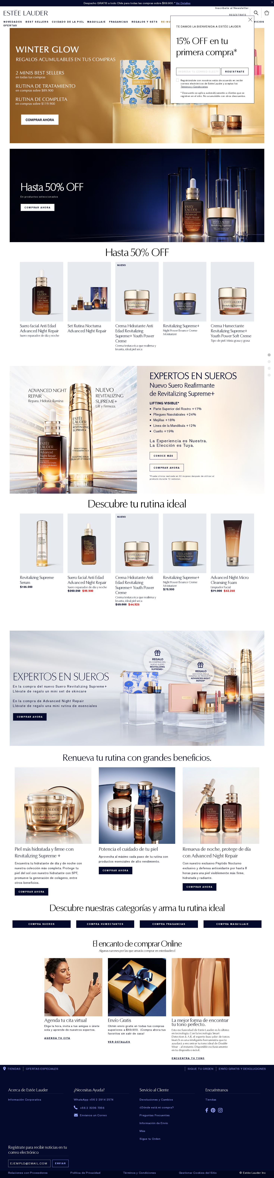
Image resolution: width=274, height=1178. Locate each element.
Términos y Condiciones (194, 86)
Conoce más (163, 455)
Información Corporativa (24, 1099)
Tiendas (210, 1099)
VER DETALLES (119, 1041)
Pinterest (213, 1110)
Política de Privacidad (85, 1173)
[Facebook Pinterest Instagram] (233, 1109)
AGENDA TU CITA (57, 1038)
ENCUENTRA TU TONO (188, 1058)
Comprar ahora (167, 467)
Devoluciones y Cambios (156, 1099)
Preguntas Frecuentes (155, 1115)
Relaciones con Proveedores (28, 1173)
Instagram (220, 1110)
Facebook (206, 1110)
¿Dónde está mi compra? (157, 1107)
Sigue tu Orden (150, 1139)
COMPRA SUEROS (41, 924)
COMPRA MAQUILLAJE (232, 924)
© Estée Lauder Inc (253, 1173)
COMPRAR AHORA (37, 207)
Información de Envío (154, 1123)
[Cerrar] (250, 19)
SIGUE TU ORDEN (200, 1069)
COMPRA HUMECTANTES (105, 924)
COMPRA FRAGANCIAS (168, 924)
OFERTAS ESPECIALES (42, 1069)
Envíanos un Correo (93, 1115)
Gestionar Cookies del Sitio (198, 1173)
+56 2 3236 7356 (92, 1107)
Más (142, 1131)
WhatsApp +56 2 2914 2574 (94, 1099)
